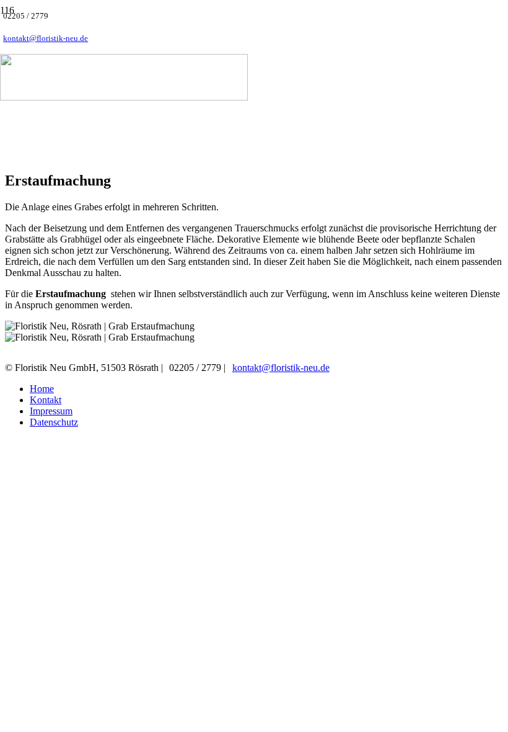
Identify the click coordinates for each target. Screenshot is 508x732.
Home (42, 388)
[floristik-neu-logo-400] (124, 97)
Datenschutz (54, 422)
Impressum (51, 411)
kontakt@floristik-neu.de (281, 367)
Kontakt (45, 400)
